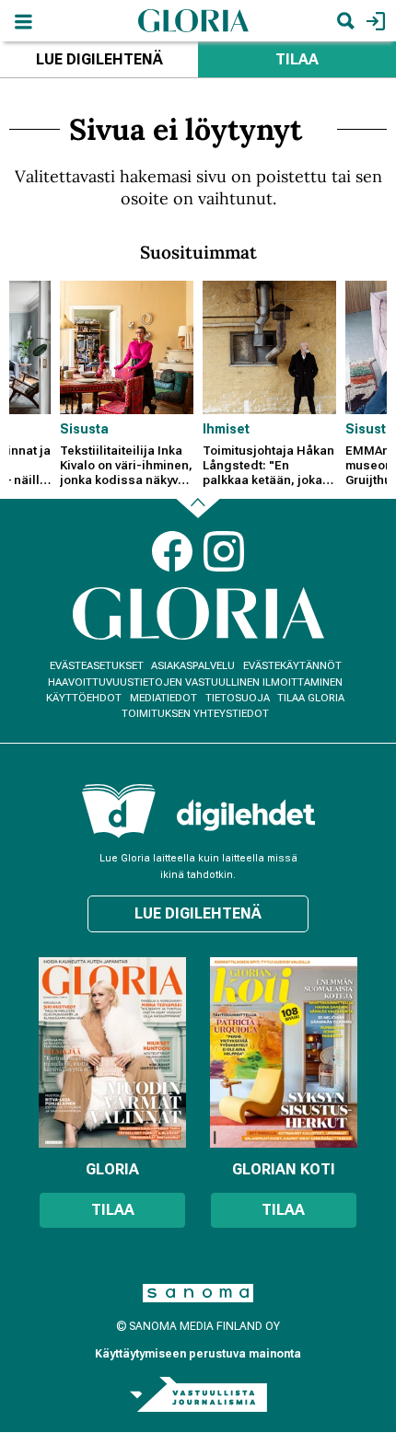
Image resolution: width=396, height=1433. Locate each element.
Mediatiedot (163, 698)
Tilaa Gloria (310, 698)
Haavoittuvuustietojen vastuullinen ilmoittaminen (195, 682)
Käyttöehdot (84, 698)
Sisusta (84, 429)
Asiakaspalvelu (193, 666)
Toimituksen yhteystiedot (195, 714)
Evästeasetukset (97, 666)
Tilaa (297, 59)
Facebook (172, 551)
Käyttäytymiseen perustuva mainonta (198, 1353)
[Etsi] (345, 20)
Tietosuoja (237, 698)
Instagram (224, 551)
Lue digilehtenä (99, 59)
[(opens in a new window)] (246, 815)
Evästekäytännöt (292, 666)
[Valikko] (23, 20)
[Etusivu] (193, 20)
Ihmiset (226, 429)
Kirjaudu (373, 20)
